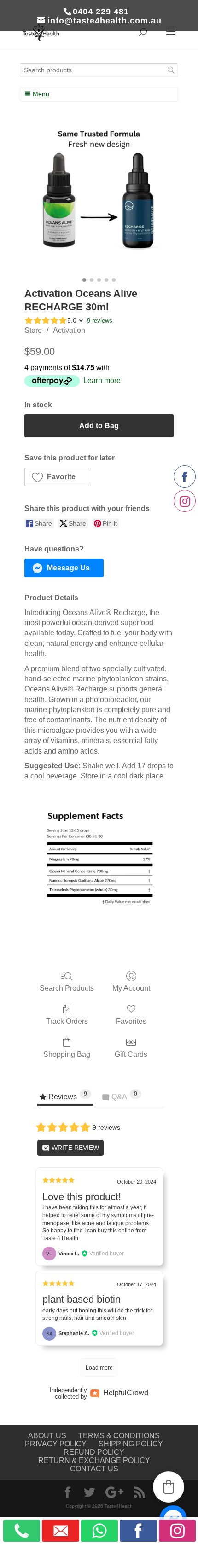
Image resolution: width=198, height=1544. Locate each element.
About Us (47, 1436)
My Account (131, 988)
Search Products (67, 988)
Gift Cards (131, 1054)
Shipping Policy (131, 1444)
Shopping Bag (66, 1054)
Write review (74, 1147)
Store (33, 330)
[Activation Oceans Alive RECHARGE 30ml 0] (99, 198)
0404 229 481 (101, 11)
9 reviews (99, 320)
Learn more (102, 380)
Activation (69, 330)
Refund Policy (94, 1452)
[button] (56, 477)
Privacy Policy (56, 1444)
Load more (99, 1367)
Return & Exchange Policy (94, 1460)
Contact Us (94, 1469)
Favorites (131, 1021)
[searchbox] (99, 70)
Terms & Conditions (119, 1436)
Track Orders (67, 1021)
